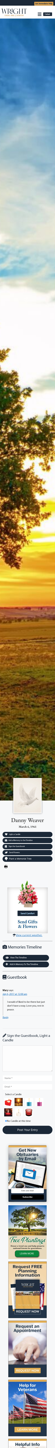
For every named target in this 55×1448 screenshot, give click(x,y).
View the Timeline (18, 958)
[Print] (5, 867)
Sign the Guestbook (16, 846)
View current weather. (29, 935)
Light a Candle (14, 834)
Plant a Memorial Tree (20, 858)
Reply (5, 1017)
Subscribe (27, 1197)
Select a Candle (13, 1094)
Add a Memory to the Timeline (20, 840)
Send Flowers (14, 853)
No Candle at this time (19, 1121)
